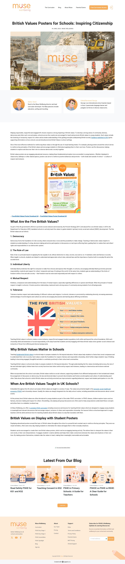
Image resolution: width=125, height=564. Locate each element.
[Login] (111, 7)
